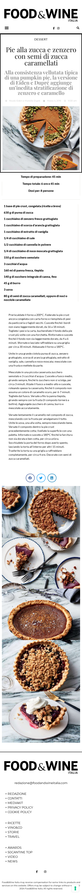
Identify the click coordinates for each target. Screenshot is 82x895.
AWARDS (15, 847)
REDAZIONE (17, 794)
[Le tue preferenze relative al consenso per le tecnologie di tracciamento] (75, 888)
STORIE (13, 832)
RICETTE (14, 823)
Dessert (41, 39)
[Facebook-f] (53, 28)
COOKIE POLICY (20, 812)
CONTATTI (15, 798)
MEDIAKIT (15, 803)
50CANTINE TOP (20, 852)
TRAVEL (13, 836)
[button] (7, 28)
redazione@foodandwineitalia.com (41, 783)
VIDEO (13, 857)
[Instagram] (58, 28)
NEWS (13, 861)
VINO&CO (15, 827)
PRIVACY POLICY (20, 807)
